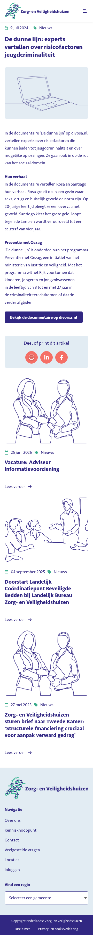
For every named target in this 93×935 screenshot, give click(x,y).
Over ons (13, 820)
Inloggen (12, 869)
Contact (12, 840)
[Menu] (85, 11)
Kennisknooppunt (20, 830)
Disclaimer (22, 929)
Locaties (12, 859)
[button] (46, 897)
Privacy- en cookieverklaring (58, 929)
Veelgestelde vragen (22, 849)
